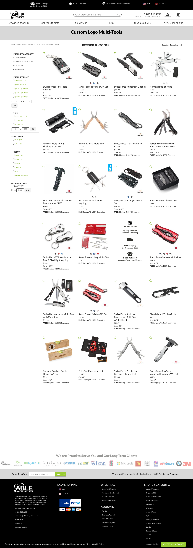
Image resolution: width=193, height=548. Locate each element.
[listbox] (175, 45)
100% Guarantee (79, 4)
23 (83, 45)
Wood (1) (18, 144)
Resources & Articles (22, 527)
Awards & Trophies (19, 23)
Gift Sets (148, 538)
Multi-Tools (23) (18, 69)
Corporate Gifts (50, 23)
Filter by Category (24, 54)
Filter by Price (21, 77)
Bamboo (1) (19, 155)
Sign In (104, 511)
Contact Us (19, 520)
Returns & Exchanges (109, 500)
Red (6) (17, 171)
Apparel (148, 535)
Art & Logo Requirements (110, 493)
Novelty (148, 527)
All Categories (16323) (20, 57)
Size (16, 113)
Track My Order (107, 519)
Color (17, 152)
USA (148, 4)
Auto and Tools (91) (19, 65)
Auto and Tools (151, 512)
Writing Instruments (153, 519)
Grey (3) (18, 167)
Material (18, 136)
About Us (18, 523)
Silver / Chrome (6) (21, 176)
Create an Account (108, 515)
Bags (111, 23)
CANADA (162, 4)
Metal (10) (18, 140)
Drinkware (81, 23)
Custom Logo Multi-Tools (96, 45)
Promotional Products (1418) (23, 61)
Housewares (150, 504)
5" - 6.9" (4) (19, 120)
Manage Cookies (107, 526)
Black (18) (18, 159)
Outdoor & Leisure (152, 531)
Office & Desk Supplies (153, 523)
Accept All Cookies (173, 544)
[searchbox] (97, 15)
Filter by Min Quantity (20, 184)
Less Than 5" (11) (21, 116)
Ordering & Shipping (109, 489)
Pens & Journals (143, 23)
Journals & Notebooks (153, 497)
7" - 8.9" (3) (19, 124)
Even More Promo (173, 23)
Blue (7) (17, 163)
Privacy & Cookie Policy (94, 544)
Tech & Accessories (152, 500)
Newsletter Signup (108, 522)
